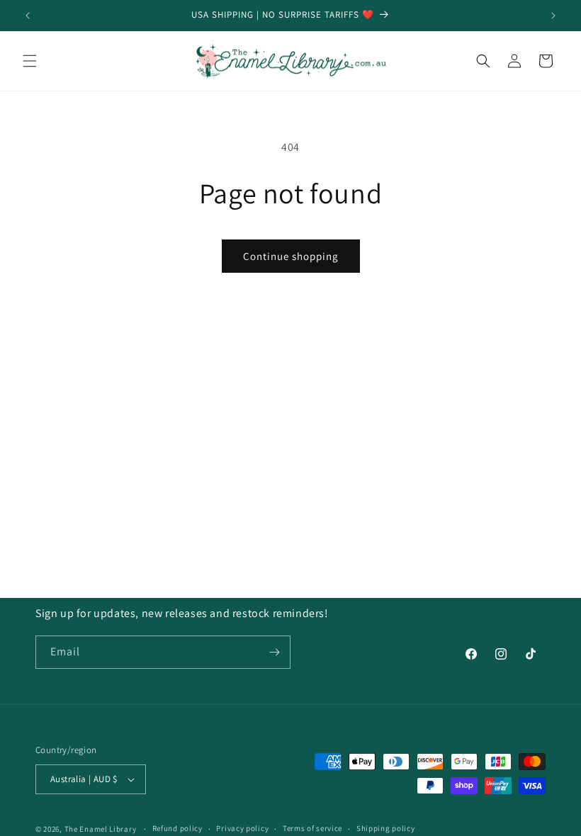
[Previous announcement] (27, 15)
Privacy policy (242, 828)
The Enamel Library (100, 829)
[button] (29, 61)
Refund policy (177, 828)
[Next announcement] (553, 15)
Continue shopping (291, 256)
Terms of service (312, 828)
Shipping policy (385, 828)
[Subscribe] (274, 652)
